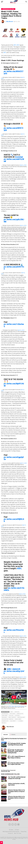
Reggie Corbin (18, 719)
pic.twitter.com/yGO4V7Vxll (14, 268)
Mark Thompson (12, 717)
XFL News (11, 829)
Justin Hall (17, 715)
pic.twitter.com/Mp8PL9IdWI (14, 384)
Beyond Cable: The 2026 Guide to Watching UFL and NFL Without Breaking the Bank (16, 751)
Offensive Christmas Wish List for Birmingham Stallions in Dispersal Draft (16, 798)
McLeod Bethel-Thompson (7, 719)
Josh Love (11, 715)
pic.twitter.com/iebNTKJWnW (14, 160)
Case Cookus (12, 713)
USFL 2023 (16, 45)
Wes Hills (4, 722)
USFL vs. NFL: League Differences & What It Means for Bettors (16, 757)
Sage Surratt (13, 721)
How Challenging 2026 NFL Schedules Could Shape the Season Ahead (17, 744)
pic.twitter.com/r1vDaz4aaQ (14, 325)
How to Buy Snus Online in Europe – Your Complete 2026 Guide (16, 763)
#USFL (19, 568)
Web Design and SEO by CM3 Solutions (11, 831)
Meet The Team (17, 833)
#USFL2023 (17, 711)
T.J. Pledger (20, 721)
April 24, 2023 (23, 165)
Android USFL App (5, 771)
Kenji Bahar (4, 717)
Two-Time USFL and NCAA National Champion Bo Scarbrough (16, 777)
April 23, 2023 (22, 594)
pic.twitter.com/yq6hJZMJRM (14, 220)
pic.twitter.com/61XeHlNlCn (14, 589)
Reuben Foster (5, 721)
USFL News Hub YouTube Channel (16, 706)
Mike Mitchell (9, 21)
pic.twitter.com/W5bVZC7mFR (13, 72)
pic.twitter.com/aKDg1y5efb (14, 672)
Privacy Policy (23, 831)
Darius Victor (20, 713)
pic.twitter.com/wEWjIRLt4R (14, 520)
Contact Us (10, 833)
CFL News (17, 829)
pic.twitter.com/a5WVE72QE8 (13, 129)
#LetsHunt (19, 157)
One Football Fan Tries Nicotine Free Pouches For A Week (13, 739)
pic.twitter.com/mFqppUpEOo (14, 458)
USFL (4, 52)
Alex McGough (5, 713)
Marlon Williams (21, 717)
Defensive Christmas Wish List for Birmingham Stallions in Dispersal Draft (16, 791)
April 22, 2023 (23, 463)
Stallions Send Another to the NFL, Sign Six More (16, 784)
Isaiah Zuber (4, 715)
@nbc (9, 669)
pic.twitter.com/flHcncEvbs (14, 631)
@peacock (16, 669)
